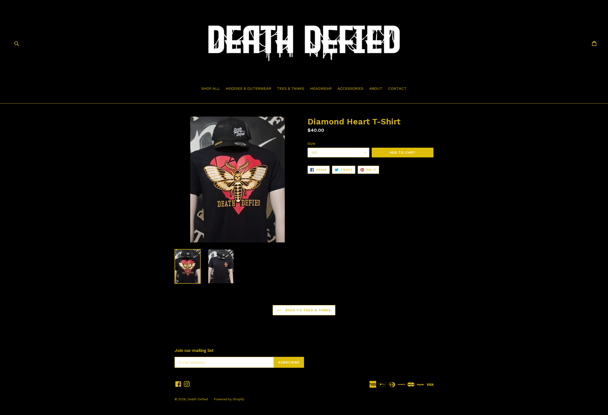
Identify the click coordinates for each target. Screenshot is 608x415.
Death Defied (197, 399)
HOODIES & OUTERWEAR (248, 88)
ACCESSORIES (350, 88)
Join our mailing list (194, 350)
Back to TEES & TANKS (307, 310)
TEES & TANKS (290, 88)
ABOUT (375, 88)
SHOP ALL (210, 88)
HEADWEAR (321, 88)
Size (311, 143)
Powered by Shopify (229, 399)
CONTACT (397, 88)
